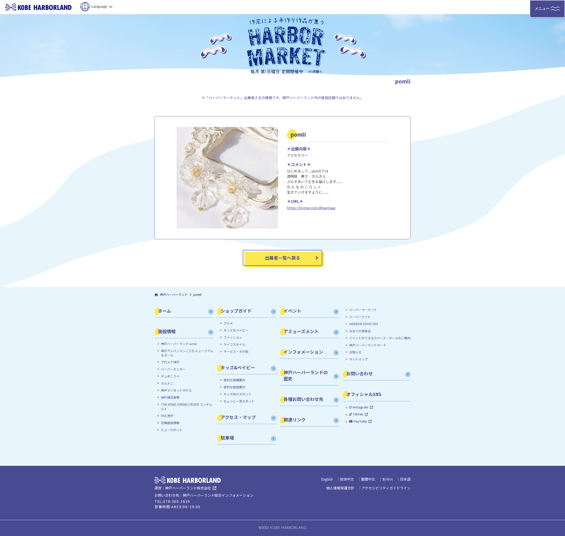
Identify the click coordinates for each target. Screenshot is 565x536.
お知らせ (355, 352)
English (327, 479)
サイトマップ (358, 359)
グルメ (228, 323)
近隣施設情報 (170, 423)
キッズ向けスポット (237, 394)
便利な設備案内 (234, 380)
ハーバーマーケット (363, 310)
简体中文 (347, 479)
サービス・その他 (236, 351)
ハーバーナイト (360, 317)
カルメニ (167, 383)
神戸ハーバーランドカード (367, 345)
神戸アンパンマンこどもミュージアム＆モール (187, 353)
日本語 (405, 479)
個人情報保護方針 (340, 488)
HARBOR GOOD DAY (363, 324)
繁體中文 (368, 479)
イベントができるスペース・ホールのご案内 (380, 338)
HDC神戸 (167, 416)
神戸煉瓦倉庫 (170, 397)
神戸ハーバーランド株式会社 (188, 488)
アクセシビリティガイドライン (386, 488)
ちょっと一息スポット (239, 401)
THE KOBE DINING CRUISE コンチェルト (186, 406)
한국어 (387, 479)
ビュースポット (171, 430)
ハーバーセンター (173, 369)
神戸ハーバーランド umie (179, 344)
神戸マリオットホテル (176, 390)
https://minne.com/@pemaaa (311, 207)
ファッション (233, 337)
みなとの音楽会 (360, 331)
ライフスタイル (234, 344)
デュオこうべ (170, 376)
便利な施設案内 (234, 387)
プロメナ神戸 (170, 362)
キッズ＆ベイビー (236, 330)
